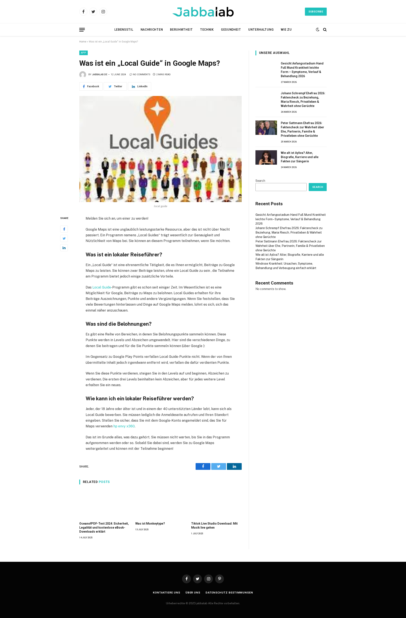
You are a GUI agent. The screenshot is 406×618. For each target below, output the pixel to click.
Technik (207, 29)
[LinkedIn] (64, 247)
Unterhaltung (261, 29)
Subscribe (316, 11)
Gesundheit (231, 29)
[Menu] (82, 29)
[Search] (324, 29)
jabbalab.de (99, 74)
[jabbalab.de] (203, 11)
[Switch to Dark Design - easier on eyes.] (317, 29)
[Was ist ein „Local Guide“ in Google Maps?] (160, 149)
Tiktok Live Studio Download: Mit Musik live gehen (214, 525)
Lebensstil (123, 29)
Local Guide (101, 287)
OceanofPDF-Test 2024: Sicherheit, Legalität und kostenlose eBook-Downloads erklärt (104, 527)
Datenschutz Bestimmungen (229, 592)
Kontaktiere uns (166, 592)
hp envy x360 (124, 426)
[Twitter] (64, 238)
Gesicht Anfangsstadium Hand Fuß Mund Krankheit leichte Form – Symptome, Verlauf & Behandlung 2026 (302, 70)
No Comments (141, 74)
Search (260, 180)
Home (82, 41)
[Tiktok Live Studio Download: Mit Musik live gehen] (216, 504)
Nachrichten (152, 29)
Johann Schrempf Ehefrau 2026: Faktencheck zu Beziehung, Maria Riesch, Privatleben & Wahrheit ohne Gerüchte (303, 100)
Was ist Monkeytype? (150, 523)
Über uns (192, 592)
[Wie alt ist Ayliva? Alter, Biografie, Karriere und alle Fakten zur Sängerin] (266, 157)
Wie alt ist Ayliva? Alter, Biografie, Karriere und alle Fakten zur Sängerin (299, 157)
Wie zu (286, 29)
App (83, 52)
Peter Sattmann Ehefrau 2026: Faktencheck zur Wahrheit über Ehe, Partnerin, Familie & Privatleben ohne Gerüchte (302, 129)
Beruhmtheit (181, 29)
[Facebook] (64, 228)
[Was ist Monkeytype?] (160, 504)
